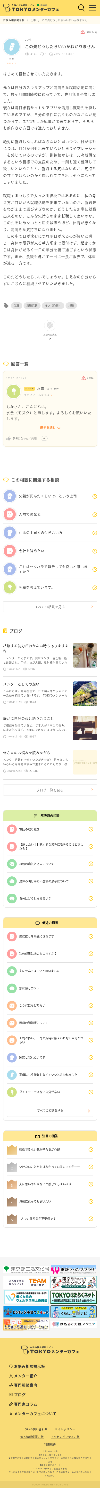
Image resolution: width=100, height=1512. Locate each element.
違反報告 (90, 378)
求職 (71, 306)
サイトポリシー (65, 1429)
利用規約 (50, 1444)
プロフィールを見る (37, 395)
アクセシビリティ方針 (65, 1437)
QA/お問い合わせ (36, 1429)
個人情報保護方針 (32, 1437)
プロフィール (11, 63)
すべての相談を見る (50, 606)
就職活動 (32, 306)
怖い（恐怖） (53, 306)
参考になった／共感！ (26, 438)
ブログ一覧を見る (50, 790)
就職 (16, 306)
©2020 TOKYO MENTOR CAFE (50, 1484)
